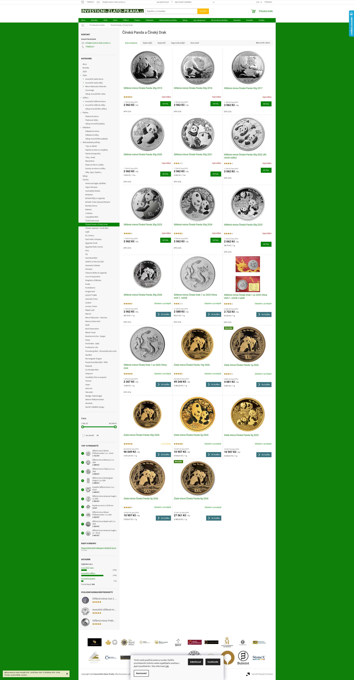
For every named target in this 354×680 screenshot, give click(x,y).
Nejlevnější (147, 43)
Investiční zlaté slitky (94, 83)
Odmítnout (195, 661)
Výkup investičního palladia (96, 138)
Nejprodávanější (178, 43)
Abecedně (194, 43)
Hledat (203, 11)
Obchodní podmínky (183, 2)
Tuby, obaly (90, 157)
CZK (258, 2)
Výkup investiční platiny (95, 123)
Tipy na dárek (91, 146)
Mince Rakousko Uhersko (95, 86)
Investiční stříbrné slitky (95, 105)
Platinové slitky (91, 120)
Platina (85, 112)
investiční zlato (87, 568)
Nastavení (141, 673)
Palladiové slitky (92, 135)
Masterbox (89, 161)
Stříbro (85, 97)
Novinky (86, 67)
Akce (85, 64)
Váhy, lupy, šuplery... (93, 172)
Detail (165, 104)
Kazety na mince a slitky (95, 168)
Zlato (85, 75)
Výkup (85, 176)
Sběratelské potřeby (91, 142)
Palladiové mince (92, 131)
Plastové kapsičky (93, 153)
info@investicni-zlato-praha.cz (98, 43)
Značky (86, 179)
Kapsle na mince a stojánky (96, 150)
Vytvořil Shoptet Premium (262, 674)
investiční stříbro (88, 573)
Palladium (86, 127)
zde (167, 666)
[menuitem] (83, 20)
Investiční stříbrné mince (95, 101)
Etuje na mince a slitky (94, 164)
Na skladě (92, 435)
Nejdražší (162, 43)
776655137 (89, 46)
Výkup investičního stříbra (96, 109)
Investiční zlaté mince (94, 79)
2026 (85, 71)
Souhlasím (213, 661)
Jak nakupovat (162, 2)
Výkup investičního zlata (95, 94)
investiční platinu (88, 578)
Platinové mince (92, 116)
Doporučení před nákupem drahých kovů (98, 548)
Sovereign (89, 90)
